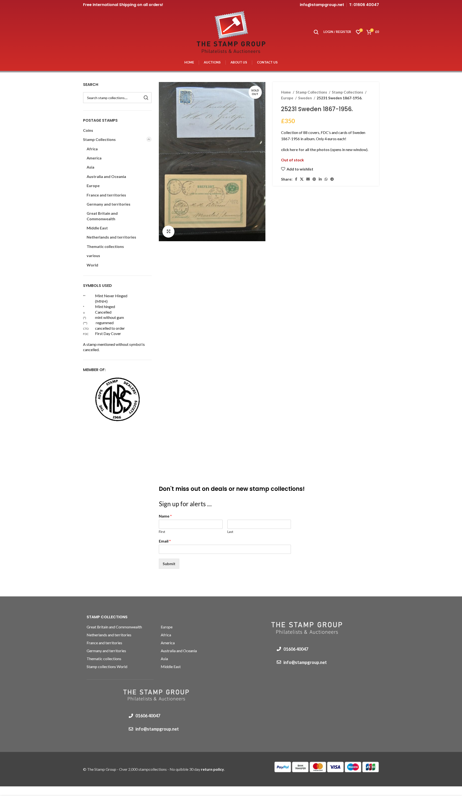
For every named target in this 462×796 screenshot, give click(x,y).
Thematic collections (105, 246)
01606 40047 (147, 715)
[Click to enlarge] (168, 232)
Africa (92, 148)
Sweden (305, 98)
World (92, 265)
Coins (88, 130)
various (93, 255)
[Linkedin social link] (320, 179)
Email (165, 541)
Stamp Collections (312, 92)
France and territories (106, 195)
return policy (212, 769)
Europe (287, 98)
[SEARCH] (146, 97)
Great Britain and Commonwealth (102, 216)
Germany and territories (108, 204)
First (162, 532)
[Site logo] (231, 31)
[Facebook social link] (296, 179)
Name (165, 516)
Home (286, 92)
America (94, 158)
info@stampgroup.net (322, 4)
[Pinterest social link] (314, 179)
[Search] (316, 32)
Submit (169, 563)
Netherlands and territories (111, 237)
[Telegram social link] (332, 179)
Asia (90, 167)
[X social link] (302, 179)
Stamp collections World (107, 666)
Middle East (97, 228)
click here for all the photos (305, 149)
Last (230, 532)
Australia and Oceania (106, 176)
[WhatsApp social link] (326, 179)
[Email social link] (308, 179)
